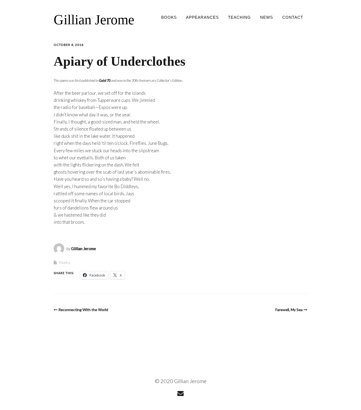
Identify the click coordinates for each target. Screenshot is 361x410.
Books (169, 17)
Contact (292, 17)
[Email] (181, 393)
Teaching (239, 17)
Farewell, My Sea (289, 309)
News (266, 17)
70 (104, 80)
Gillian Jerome (94, 19)
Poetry (64, 262)
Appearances (202, 17)
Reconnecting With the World (83, 309)
